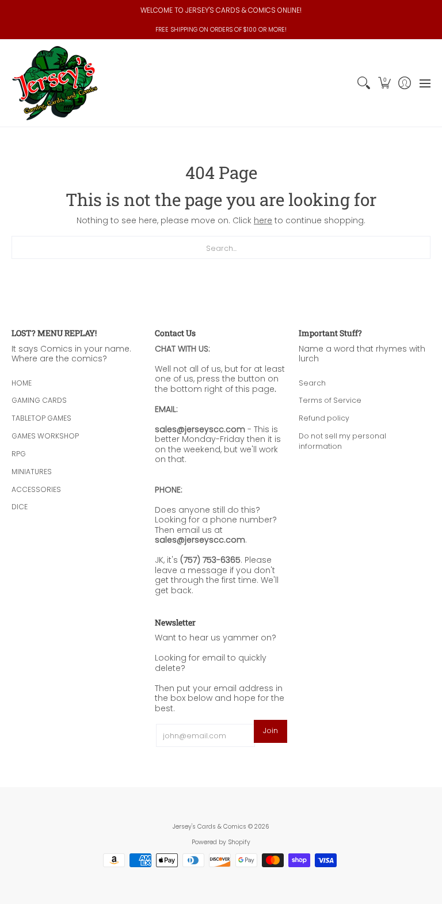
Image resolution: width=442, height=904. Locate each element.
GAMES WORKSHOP (45, 436)
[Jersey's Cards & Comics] (55, 83)
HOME (22, 383)
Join (270, 730)
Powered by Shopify (221, 842)
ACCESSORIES (36, 489)
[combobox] (221, 247)
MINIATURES (32, 471)
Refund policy (324, 418)
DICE (20, 507)
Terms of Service (330, 400)
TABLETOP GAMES (41, 418)
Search (312, 383)
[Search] (364, 83)
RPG (19, 454)
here (263, 220)
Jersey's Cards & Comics (209, 826)
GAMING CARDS (39, 400)
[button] (384, 83)
